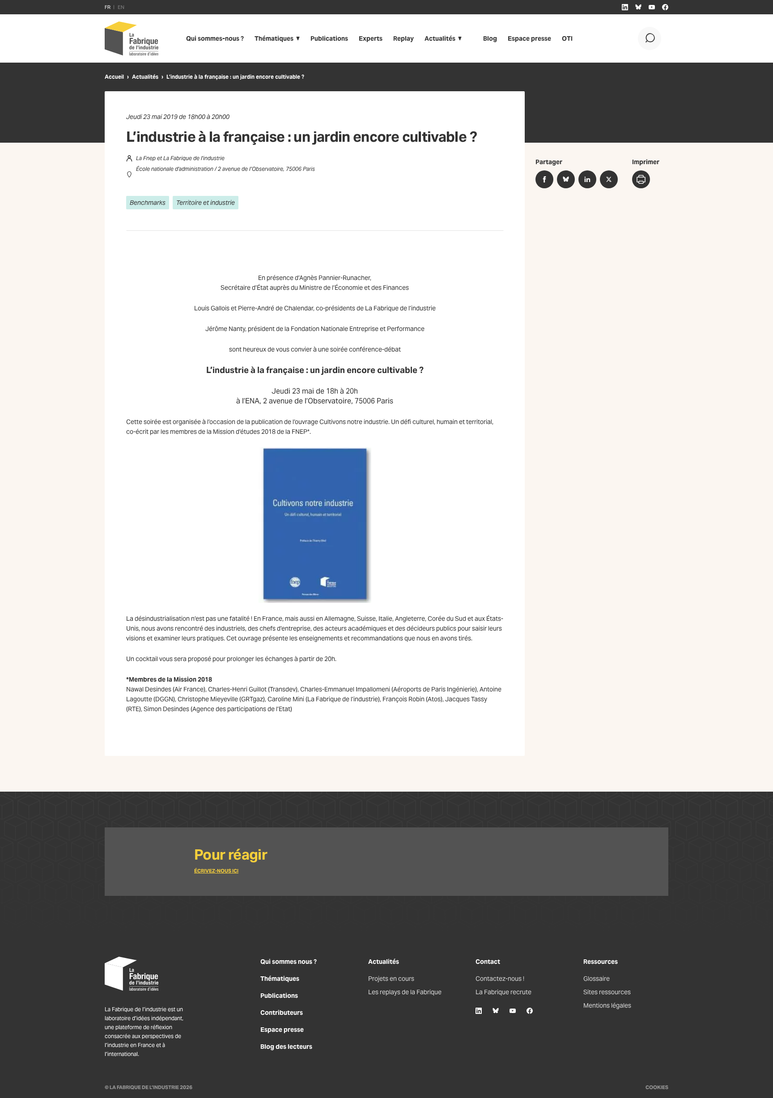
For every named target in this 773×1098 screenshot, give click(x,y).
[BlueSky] (496, 1011)
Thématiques (274, 38)
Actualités (440, 38)
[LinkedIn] (479, 1011)
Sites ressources (607, 992)
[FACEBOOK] (665, 7)
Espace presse (529, 38)
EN (121, 7)
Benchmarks (148, 203)
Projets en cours (391, 979)
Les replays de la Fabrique (405, 992)
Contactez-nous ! (500, 979)
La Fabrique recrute (503, 992)
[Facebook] (530, 1011)
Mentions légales (607, 1005)
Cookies (657, 1087)
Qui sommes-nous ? (215, 38)
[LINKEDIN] (625, 7)
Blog (490, 38)
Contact (488, 962)
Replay (403, 38)
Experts (370, 38)
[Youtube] (513, 1011)
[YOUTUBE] (652, 7)
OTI (567, 38)
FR (107, 7)
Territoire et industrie (205, 203)
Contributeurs (281, 1013)
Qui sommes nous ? (288, 962)
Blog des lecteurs (286, 1047)
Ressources (600, 962)
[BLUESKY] (638, 7)
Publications (329, 38)
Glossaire (596, 979)
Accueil (114, 76)
